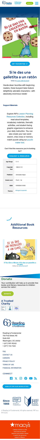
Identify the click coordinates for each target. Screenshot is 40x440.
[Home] (8, 2)
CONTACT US (8, 355)
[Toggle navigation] (37, 3)
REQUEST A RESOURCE (19, 156)
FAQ (4, 351)
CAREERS (6, 358)
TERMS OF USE (9, 364)
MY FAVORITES (19, 64)
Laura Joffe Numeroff (23, 81)
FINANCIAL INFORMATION (12, 368)
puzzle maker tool (24, 141)
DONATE (29, 3)
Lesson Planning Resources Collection (20, 115)
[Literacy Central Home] (18, 2)
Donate (7, 294)
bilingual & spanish (21, 190)
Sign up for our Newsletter (17, 386)
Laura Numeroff (23, 266)
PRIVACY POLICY (9, 361)
